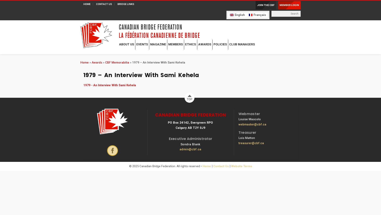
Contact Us (221, 166)
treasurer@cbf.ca (251, 143)
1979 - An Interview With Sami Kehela (109, 85)
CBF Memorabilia (117, 62)
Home (84, 62)
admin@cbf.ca (190, 149)
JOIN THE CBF (265, 5)
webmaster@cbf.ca (252, 124)
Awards (97, 62)
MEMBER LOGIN (289, 5)
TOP (189, 99)
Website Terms (241, 166)
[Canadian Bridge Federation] (96, 34)
